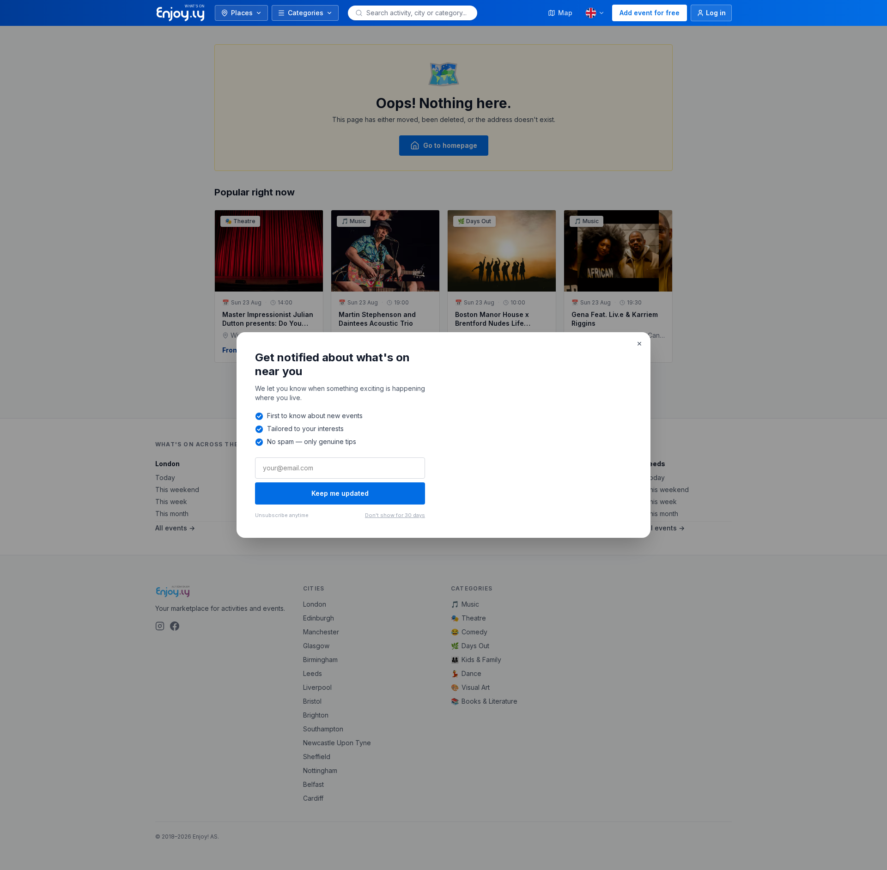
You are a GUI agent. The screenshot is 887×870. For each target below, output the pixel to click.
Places (242, 13)
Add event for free (650, 13)
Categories (305, 13)
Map (565, 13)
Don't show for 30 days (395, 515)
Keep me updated (340, 493)
